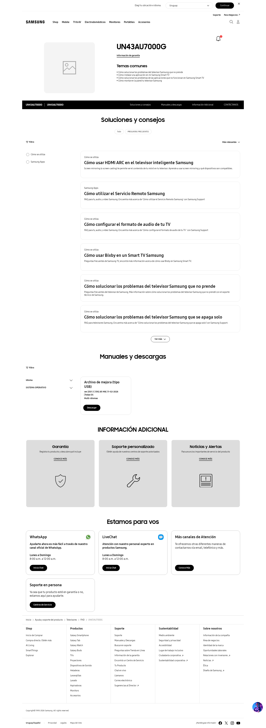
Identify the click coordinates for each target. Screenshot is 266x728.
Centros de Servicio (42, 604)
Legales (63, 723)
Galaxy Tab (75, 640)
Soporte (118, 635)
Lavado (73, 680)
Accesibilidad (165, 645)
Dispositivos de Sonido (81, 665)
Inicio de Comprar (34, 635)
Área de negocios (211, 640)
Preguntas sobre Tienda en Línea (130, 650)
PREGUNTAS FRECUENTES (138, 132)
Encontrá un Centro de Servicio (129, 660)
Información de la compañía (216, 635)
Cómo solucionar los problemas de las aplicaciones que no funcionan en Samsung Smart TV (161, 78)
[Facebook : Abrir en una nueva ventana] (220, 723)
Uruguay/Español (33, 723)
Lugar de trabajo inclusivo (171, 650)
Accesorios (75, 695)
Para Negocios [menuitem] (231, 15)
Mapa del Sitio (76, 723)
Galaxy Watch (76, 645)
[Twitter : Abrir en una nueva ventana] (226, 723)
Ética (205, 665)
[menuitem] (55, 22)
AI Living (30, 645)
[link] (218, 38)
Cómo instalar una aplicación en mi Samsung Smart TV (143, 75)
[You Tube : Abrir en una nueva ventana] (238, 723)
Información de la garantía (127, 655)
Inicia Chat (38, 568)
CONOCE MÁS (60, 459)
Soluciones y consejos (140, 104)
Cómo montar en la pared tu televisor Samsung (140, 80)
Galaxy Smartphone (79, 635)
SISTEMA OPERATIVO (36, 388)
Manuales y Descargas (125, 640)
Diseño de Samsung (212, 670)
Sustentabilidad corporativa (172, 660)
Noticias (207, 660)
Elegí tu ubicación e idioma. (148, 5)
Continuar (225, 5)
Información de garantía (128, 55)
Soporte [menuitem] (217, 15)
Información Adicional (202, 104)
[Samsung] (35, 22)
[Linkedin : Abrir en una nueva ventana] (232, 723)
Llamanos (119, 675)
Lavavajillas (75, 675)
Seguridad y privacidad (170, 640)
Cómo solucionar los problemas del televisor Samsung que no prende (150, 72)
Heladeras (75, 670)
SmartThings (32, 650)
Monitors (74, 690)
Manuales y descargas (171, 104)
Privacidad (52, 723)
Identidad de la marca (213, 645)
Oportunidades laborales (214, 650)
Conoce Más (184, 568)
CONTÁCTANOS (231, 104)
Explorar (30, 655)
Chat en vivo (120, 670)
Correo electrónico (123, 680)
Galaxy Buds (76, 650)
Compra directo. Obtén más (39, 640)
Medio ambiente (166, 635)
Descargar (92, 407)
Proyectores (75, 660)
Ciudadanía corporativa (170, 655)
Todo (119, 132)
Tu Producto (120, 665)
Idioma (29, 380)
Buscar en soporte (123, 645)
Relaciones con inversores (215, 655)
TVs (72, 655)
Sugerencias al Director (126, 685)
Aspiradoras (75, 685)
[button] (160, 164)
